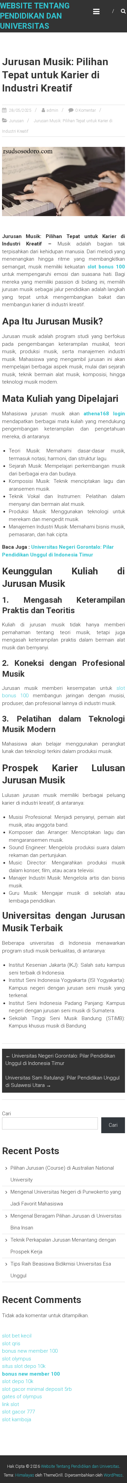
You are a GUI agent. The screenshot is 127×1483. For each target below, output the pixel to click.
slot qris (11, 1344)
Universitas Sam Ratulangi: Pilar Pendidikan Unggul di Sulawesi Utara (62, 1082)
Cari (6, 1114)
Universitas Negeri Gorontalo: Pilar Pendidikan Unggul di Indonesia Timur (60, 1060)
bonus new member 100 (30, 1351)
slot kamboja (16, 1419)
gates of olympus (22, 1397)
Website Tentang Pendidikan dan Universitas (34, 16)
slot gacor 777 (18, 1412)
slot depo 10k (17, 1381)
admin (52, 110)
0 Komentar (85, 110)
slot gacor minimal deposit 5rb (37, 1389)
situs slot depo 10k (23, 1366)
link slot (10, 1404)
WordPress (113, 1475)
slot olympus (16, 1359)
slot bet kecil (16, 1336)
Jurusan (16, 121)
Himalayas (24, 1475)
